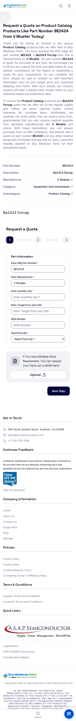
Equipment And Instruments (52, 186)
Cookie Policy (11, 564)
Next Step (58, 391)
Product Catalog (59, 193)
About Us (8, 516)
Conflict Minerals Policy (17, 570)
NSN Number (18, 319)
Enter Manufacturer (22, 277)
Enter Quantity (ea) (22, 291)
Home (6, 510)
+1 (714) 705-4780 (19, 440)
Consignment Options (16, 657)
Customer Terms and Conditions (22, 601)
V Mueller (63, 179)
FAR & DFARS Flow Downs (19, 651)
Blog (6, 532)
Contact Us (10, 521)
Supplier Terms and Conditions (21, 596)
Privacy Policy (11, 558)
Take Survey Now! (14, 490)
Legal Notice (10, 646)
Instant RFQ (10, 527)
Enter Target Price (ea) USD (26, 305)
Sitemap (8, 538)
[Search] (60, 5)
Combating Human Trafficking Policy (25, 575)
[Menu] (69, 5)
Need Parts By (19, 333)
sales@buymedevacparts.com (26, 435)
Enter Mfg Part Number (24, 263)
